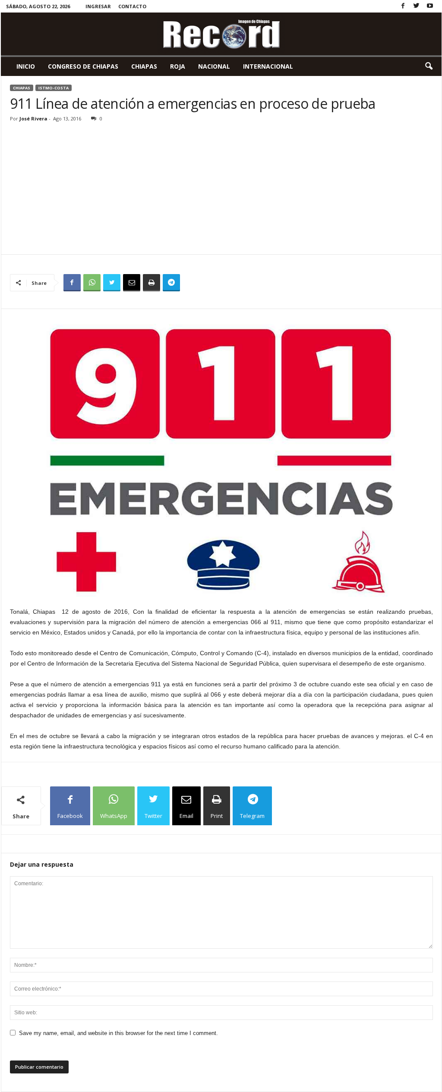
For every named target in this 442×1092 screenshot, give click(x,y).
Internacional (268, 66)
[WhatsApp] (92, 282)
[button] (428, 66)
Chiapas (144, 66)
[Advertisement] (221, 189)
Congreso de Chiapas (83, 66)
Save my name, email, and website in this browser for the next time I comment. (118, 1033)
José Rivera (33, 118)
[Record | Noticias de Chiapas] (221, 34)
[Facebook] (403, 6)
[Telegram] (171, 282)
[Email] (131, 282)
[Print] (151, 282)
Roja (177, 66)
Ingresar (98, 6)
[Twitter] (416, 6)
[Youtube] (430, 6)
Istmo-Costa (53, 88)
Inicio (25, 66)
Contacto (132, 6)
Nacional (214, 66)
